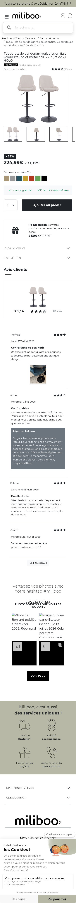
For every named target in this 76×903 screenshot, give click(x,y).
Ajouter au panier (47, 205)
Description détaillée (15, 69)
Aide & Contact (16, 797)
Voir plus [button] (37, 675)
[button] (24, 625)
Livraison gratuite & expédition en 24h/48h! (38, 3)
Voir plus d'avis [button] (38, 562)
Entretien (12, 258)
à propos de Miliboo (20, 788)
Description (14, 248)
